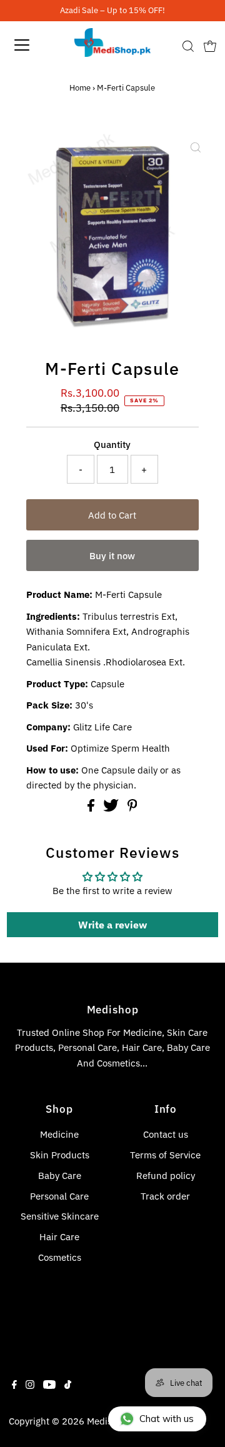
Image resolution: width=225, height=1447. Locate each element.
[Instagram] (30, 1385)
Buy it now (112, 555)
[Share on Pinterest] (133, 808)
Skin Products (59, 1154)
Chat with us (166, 1419)
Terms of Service (165, 1154)
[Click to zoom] (195, 147)
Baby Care (59, 1175)
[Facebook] (14, 1385)
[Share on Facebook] (92, 808)
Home (80, 87)
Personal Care (59, 1196)
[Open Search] (188, 46)
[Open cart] (210, 45)
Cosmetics (59, 1257)
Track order (165, 1196)
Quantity (112, 444)
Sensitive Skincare (60, 1216)
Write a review (112, 924)
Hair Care (59, 1236)
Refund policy (165, 1175)
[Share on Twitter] (112, 808)
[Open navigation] (30, 45)
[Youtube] (49, 1385)
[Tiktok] (67, 1385)
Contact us (165, 1134)
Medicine (59, 1134)
